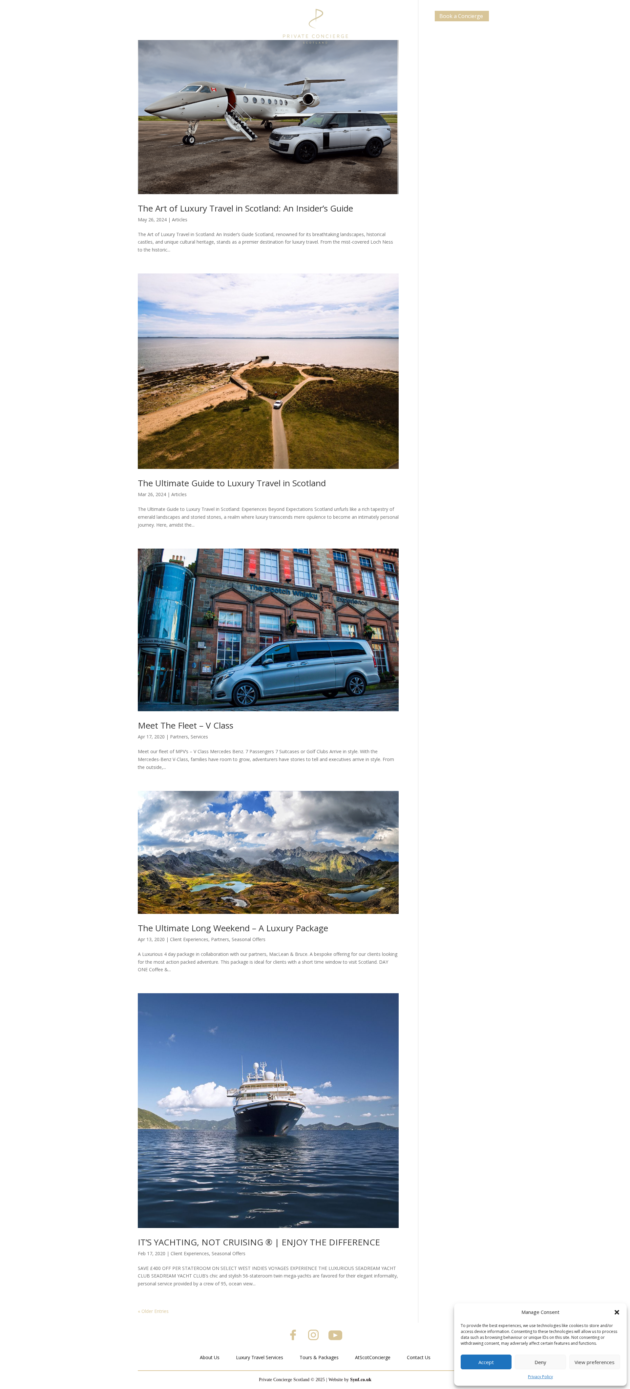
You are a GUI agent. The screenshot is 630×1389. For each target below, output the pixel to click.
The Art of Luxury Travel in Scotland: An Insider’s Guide (245, 208)
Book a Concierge (461, 16)
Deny (540, 1362)
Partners (179, 737)
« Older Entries (153, 1311)
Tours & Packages (319, 1357)
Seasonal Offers (248, 939)
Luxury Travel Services (259, 1357)
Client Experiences (189, 939)
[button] (617, 1312)
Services (199, 737)
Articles (179, 219)
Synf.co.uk (360, 1379)
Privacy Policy (540, 1376)
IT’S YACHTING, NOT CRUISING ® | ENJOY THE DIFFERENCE (259, 1242)
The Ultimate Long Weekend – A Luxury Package (233, 928)
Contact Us (418, 1357)
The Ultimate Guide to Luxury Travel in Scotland (232, 483)
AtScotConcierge (372, 1357)
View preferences (595, 1362)
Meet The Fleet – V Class (185, 725)
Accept (486, 1362)
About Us (210, 1357)
